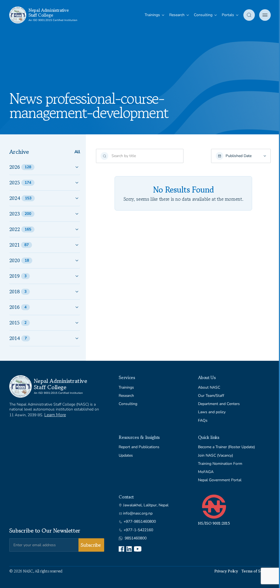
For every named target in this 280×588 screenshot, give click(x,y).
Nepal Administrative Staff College (48, 12)
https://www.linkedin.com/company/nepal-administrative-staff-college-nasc (129, 549)
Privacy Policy (226, 571)
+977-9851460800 (140, 521)
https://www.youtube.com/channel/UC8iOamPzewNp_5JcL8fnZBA (137, 549)
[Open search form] (249, 15)
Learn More (55, 415)
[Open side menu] (265, 15)
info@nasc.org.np (138, 513)
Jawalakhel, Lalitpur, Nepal (145, 505)
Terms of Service (256, 571)
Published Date (239, 155)
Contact (126, 497)
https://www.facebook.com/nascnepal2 (121, 549)
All (77, 152)
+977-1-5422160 (138, 530)
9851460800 (136, 538)
